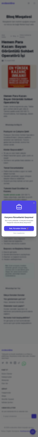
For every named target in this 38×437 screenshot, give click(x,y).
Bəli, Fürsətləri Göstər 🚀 (19, 228)
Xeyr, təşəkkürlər (19, 233)
